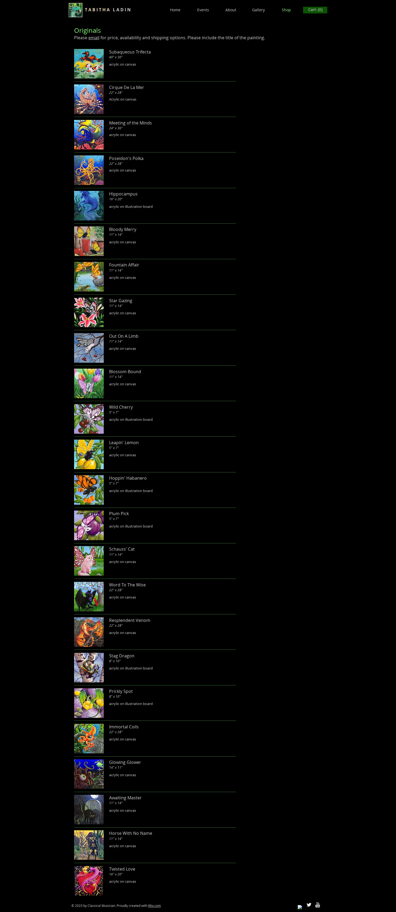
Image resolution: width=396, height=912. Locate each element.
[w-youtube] (317, 904)
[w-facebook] (300, 907)
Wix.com (154, 905)
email (93, 38)
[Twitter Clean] (309, 904)
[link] (315, 10)
